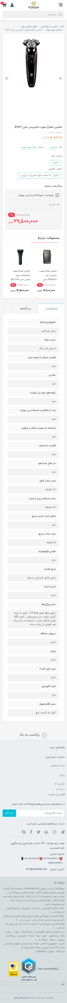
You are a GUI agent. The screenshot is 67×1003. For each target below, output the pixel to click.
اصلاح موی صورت (28, 147)
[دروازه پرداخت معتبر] (13, 969)
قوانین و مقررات (56, 794)
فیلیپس (53, 147)
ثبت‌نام (9, 813)
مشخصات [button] (51, 309)
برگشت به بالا (30, 735)
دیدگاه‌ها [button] (25, 309)
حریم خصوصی (58, 765)
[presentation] (60, 78)
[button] (6, 5)
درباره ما (61, 789)
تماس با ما (59, 783)
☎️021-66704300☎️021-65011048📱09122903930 (42, 861)
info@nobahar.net (36, 869)
